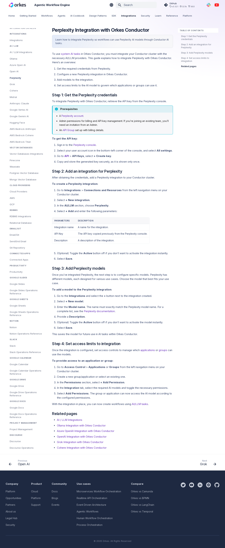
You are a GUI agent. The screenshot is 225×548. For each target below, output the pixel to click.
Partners (10, 504)
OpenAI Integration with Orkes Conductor (82, 436)
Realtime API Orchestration (92, 498)
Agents (61, 15)
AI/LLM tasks (140, 404)
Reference (172, 15)
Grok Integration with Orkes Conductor (80, 442)
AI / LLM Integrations (69, 420)
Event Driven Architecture (91, 504)
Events (55, 504)
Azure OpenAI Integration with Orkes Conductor (85, 431)
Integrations (128, 15)
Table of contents (192, 30)
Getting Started (28, 15)
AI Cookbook (77, 15)
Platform (187, 15)
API (66, 156)
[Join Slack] (208, 5)
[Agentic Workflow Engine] (17, 5)
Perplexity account (72, 115)
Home (11, 15)
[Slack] (208, 504)
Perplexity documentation (99, 311)
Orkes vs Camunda (142, 491)
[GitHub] (216, 504)
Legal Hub (11, 518)
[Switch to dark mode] (111, 4)
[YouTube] (216, 5)
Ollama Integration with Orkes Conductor (81, 425)
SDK (114, 15)
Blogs (55, 498)
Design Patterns (98, 15)
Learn (158, 15)
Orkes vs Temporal (142, 511)
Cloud (34, 491)
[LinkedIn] (200, 504)
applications (147, 350)
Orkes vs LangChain (142, 504)
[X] (183, 504)
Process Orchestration (89, 524)
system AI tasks (70, 53)
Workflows (47, 15)
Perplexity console (84, 145)
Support (35, 504)
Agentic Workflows (87, 511)
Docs (55, 491)
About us (11, 511)
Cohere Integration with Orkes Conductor (82, 447)
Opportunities (13, 498)
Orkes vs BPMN (140, 498)
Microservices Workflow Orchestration (99, 491)
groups (163, 350)
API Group (69, 130)
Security (145, 15)
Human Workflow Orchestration (95, 518)
